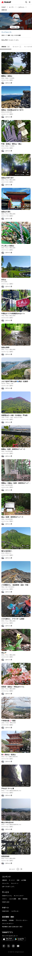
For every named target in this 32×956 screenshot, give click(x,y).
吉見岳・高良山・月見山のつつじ (12, 687)
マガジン (4, 899)
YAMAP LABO (5, 902)
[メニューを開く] (29, 2)
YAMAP (3, 7)
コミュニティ (5, 883)
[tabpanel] (16, 460)
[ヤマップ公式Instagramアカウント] (13, 946)
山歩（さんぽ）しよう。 (8, 886)
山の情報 (23, 880)
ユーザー (11, 7)
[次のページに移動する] (21, 869)
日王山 (3, 279)
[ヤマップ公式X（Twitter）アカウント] (8, 946)
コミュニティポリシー (8, 923)
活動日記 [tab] (5, 46)
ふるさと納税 (12, 899)
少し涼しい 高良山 (7, 245)
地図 (18, 880)
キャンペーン (14, 883)
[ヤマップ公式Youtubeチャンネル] (18, 946)
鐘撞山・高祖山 (6, 76)
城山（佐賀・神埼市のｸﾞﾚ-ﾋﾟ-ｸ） (12, 517)
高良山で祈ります (7, 178)
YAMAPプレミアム (7, 895)
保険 (19, 899)
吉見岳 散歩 (5, 856)
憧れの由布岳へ (6, 551)
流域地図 (25, 899)
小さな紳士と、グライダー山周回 (12, 619)
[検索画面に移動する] (26, 2)
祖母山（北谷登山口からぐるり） (12, 110)
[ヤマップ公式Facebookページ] (3, 946)
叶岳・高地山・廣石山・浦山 (11, 144)
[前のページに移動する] (17, 869)
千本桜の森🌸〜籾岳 (8, 720)
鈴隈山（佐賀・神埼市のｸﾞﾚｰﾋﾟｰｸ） (13, 449)
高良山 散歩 (5, 347)
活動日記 (4, 880)
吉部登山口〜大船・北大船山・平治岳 (14, 415)
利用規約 (11, 920)
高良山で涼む (6, 211)
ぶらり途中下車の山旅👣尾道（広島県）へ (16, 381)
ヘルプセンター (15, 911)
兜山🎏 (3, 653)
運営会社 (4, 920)
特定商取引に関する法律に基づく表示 (12, 926)
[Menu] (21, 27)
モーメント (12, 880)
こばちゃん (21, 7)
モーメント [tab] (17, 46)
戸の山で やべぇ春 (7, 788)
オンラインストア (18, 895)
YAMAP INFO (5, 911)
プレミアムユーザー (6, 32)
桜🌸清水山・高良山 (8, 754)
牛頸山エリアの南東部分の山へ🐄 (13, 313)
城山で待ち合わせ (7, 822)
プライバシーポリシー (22, 920)
